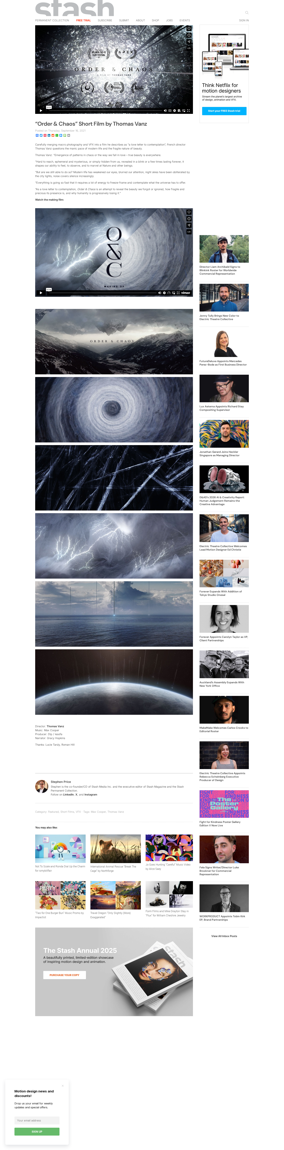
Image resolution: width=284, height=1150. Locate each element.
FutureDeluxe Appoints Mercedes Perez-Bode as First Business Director (223, 362)
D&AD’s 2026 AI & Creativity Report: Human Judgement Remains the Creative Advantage (222, 501)
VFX (78, 811)
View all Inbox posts (224, 936)
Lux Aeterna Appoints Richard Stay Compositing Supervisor (222, 408)
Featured (53, 811)
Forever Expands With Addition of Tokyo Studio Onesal (221, 593)
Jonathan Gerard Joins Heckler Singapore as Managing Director (219, 453)
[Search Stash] (246, 12)
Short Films (67, 811)
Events (185, 20)
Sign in (244, 20)
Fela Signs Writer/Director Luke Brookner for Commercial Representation (219, 871)
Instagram (90, 794)
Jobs (169, 20)
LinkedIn (68, 794)
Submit (124, 20)
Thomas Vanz (55, 726)
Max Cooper (98, 811)
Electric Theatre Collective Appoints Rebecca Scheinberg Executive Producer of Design (222, 777)
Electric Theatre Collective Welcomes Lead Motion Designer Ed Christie (223, 547)
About (140, 20)
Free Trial (83, 20)
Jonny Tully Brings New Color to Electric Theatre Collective (219, 317)
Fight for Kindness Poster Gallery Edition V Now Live (220, 823)
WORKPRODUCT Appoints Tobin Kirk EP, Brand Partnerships (222, 918)
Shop (155, 20)
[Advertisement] (224, 181)
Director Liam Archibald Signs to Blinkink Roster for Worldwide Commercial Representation (220, 270)
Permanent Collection (52, 20)
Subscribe (105, 20)
